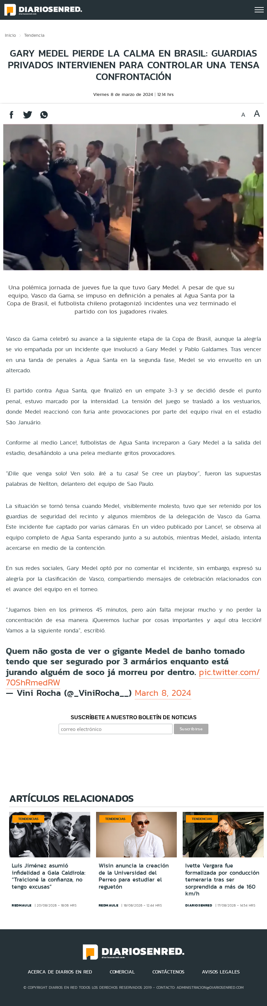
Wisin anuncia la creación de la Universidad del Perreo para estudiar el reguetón (134, 876)
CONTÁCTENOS (168, 971)
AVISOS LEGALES (221, 971)
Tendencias (28, 818)
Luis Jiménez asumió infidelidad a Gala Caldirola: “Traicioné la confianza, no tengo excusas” (48, 876)
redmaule (22, 905)
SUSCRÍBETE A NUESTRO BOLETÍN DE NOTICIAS (134, 717)
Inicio (10, 35)
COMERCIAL (122, 971)
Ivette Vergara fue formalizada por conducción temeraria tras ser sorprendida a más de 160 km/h (222, 879)
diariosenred (198, 905)
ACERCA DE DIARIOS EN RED (60, 971)
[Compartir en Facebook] (11, 118)
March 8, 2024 (163, 693)
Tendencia (34, 35)
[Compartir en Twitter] (28, 118)
